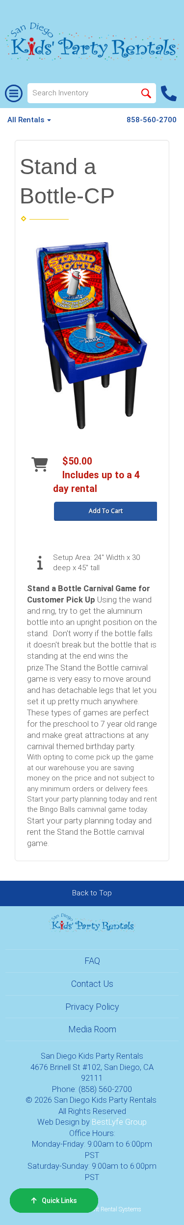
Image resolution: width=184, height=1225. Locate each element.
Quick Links (59, 1200)
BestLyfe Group (119, 1122)
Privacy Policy (92, 1007)
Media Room (92, 1029)
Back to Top (92, 893)
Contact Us (92, 984)
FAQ (92, 961)
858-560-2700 (152, 119)
